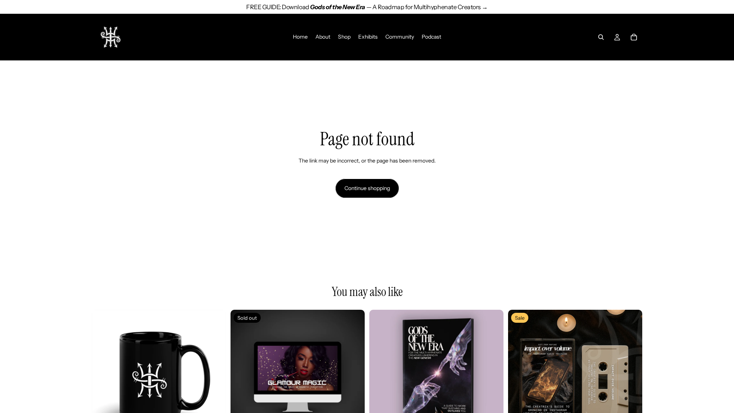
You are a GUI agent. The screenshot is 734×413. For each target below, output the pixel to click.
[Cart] (633, 37)
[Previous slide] (103, 376)
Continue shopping (367, 188)
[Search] (601, 37)
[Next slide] (214, 376)
